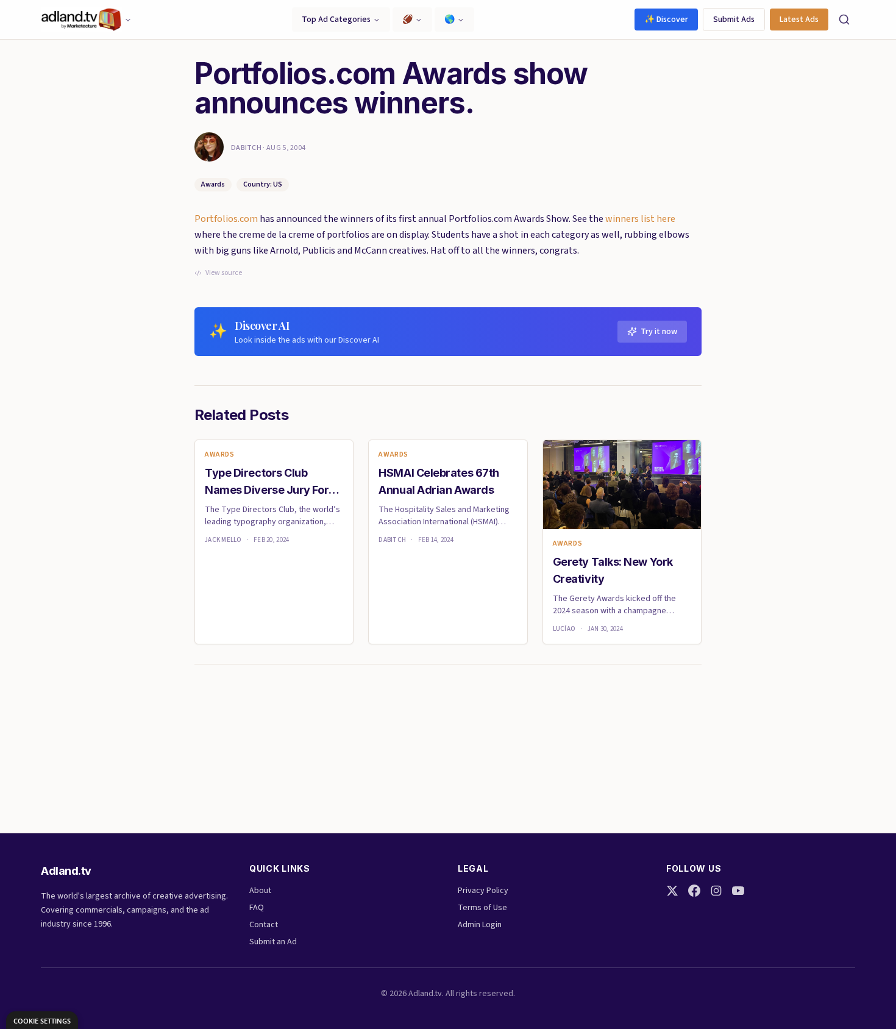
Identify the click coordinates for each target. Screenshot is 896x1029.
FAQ (256, 908)
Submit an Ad (273, 942)
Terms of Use (482, 908)
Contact (263, 925)
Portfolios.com (226, 219)
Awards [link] (220, 455)
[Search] (844, 19)
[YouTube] (738, 891)
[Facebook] (694, 891)
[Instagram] (716, 891)
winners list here (640, 219)
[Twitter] (672, 891)
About (260, 891)
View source (223, 273)
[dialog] (42, 1020)
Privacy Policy (483, 891)
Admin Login (480, 925)
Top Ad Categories (336, 19)
